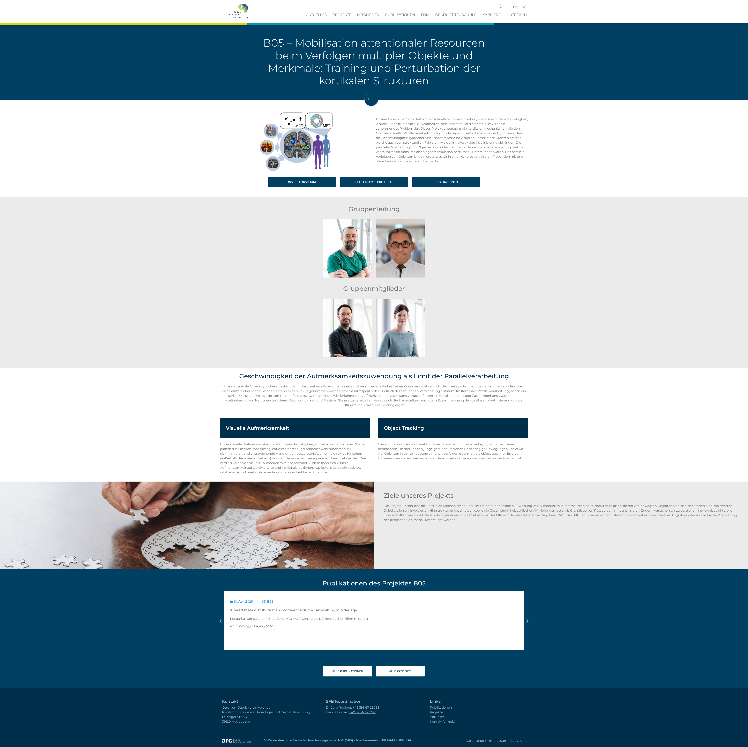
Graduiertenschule (455, 15)
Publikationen (400, 15)
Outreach (516, 15)
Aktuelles (316, 15)
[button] (501, 7)
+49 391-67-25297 (362, 712)
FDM (425, 15)
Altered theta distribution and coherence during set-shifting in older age (293, 610)
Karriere (491, 15)
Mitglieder (368, 15)
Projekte (342, 15)
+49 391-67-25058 (366, 707)
